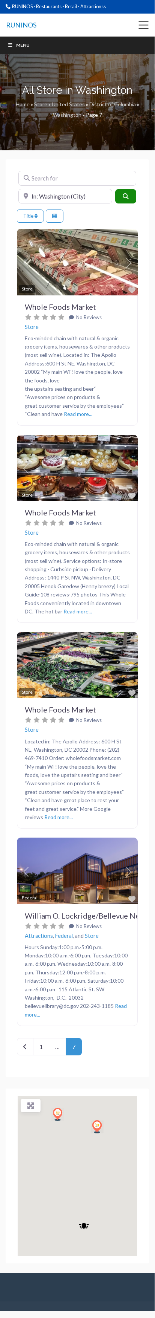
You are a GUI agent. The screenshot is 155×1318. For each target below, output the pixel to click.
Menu (23, 45)
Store (40, 104)
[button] (26, 263)
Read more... (78, 414)
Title (29, 216)
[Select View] (54, 216)
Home (23, 104)
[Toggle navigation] (144, 25)
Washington (67, 115)
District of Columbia (112, 104)
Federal (64, 936)
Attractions (39, 936)
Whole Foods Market (60, 306)
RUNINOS (21, 25)
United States (68, 104)
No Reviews (88, 317)
